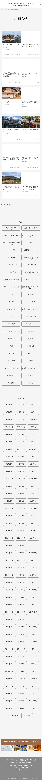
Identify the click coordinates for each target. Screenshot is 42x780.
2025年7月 (9, 434)
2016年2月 (9, 641)
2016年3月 (33, 634)
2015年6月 (9, 656)
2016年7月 (21, 634)
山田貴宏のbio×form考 (31, 250)
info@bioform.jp (21, 770)
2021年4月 (21, 545)
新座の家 (30, 338)
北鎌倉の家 (11, 338)
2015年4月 (33, 656)
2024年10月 (9, 456)
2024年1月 (33, 471)
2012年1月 (21, 701)
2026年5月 (9, 412)
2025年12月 (33, 419)
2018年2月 (33, 604)
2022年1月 (21, 530)
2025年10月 (21, 427)
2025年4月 (9, 442)
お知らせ (18, 54)
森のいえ (30, 353)
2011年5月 (33, 708)
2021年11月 (9, 538)
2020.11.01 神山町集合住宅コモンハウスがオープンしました (30, 103)
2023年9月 (9, 486)
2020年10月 (21, 560)
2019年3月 (33, 582)
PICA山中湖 (11, 324)
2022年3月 (33, 523)
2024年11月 (33, 449)
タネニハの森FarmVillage (11, 235)
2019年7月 (9, 582)
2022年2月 (9, 530)
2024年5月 (21, 464)
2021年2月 (9, 553)
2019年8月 (33, 575)
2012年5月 (21, 693)
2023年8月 (21, 486)
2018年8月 (21, 597)
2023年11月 (21, 479)
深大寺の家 (11, 361)
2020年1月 (33, 567)
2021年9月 (33, 538)
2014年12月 (9, 671)
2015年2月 (21, 664)
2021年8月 (9, 545)
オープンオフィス (30, 265)
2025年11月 (9, 427)
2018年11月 (21, 590)
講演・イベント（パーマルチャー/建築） (30, 258)
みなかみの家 (11, 309)
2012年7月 (9, 693)
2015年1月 (33, 664)
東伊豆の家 (31, 346)
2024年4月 (33, 464)
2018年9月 (9, 597)
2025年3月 (21, 442)
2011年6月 (21, 708)
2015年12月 (33, 641)
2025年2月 (33, 442)
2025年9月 (33, 427)
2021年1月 (21, 553)
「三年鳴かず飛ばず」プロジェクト (30, 273)
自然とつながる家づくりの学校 (30, 236)
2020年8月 (33, 560)
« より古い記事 (6, 204)
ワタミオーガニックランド (11, 287)
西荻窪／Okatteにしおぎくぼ (30, 368)
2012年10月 (9, 686)
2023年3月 (9, 501)
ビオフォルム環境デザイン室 (21, 4)
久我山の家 (31, 331)
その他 (37, 82)
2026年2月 (9, 419)
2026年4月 (21, 412)
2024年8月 (33, 456)
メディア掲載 (11, 250)
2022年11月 (21, 508)
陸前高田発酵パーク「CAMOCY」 (10, 54)
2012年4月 (33, 693)
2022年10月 (33, 508)
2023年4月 (33, 493)
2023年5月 (21, 493)
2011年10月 (33, 701)
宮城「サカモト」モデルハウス (14, 82)
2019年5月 (21, 582)
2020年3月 (21, 567)
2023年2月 (21, 501)
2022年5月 (21, 523)
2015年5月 (21, 656)
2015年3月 (9, 664)
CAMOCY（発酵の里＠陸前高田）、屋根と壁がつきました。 (11, 159)
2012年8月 (33, 686)
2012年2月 (9, 701)
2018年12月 (9, 590)
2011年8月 (9, 708)
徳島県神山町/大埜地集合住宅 (11, 280)
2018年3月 (21, 604)
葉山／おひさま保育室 (11, 368)
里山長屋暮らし (11, 375)
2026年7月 (21, 405)
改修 (11, 294)
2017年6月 (9, 619)
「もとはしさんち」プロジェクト (30, 228)
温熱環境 (30, 361)
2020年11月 (9, 560)
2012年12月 (21, 678)
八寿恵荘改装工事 (30, 316)
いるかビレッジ (30, 324)
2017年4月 (33, 619)
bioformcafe (11, 257)
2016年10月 (33, 627)
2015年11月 (9, 649)
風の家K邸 (31, 375)
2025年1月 (9, 449)
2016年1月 (21, 641)
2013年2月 (33, 671)
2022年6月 (9, 523)
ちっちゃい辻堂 (11, 272)
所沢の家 (11, 301)
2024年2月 (21, 471)
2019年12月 (9, 575)
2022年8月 (21, 516)
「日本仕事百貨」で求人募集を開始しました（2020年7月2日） (11, 188)
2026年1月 (21, 419)
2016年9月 (9, 634)
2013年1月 (9, 678)
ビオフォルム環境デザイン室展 (11, 228)
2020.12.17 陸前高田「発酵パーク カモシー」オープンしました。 (11, 46)
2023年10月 (33, 479)
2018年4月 (9, 604)
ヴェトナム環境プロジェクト (11, 331)
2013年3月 (21, 671)
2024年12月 (21, 449)
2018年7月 (33, 597)
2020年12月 (33, 553)
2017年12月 (9, 612)
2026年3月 (33, 412)
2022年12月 (9, 508)
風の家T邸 (11, 383)
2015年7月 (33, 649)
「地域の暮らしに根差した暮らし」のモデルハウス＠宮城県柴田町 (11, 74)
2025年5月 (33, 434)
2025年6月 (21, 434)
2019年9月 (21, 575)
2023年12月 (9, 479)
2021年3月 (33, 545)
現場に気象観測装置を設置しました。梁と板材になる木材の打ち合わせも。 (30, 188)
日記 (11, 346)
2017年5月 (21, 619)
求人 (30, 242)
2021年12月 (33, 530)
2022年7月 (33, 516)
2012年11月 (33, 678)
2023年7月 (33, 486)
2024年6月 (9, 464)
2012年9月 (21, 686)
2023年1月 (33, 501)
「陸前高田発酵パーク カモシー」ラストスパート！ (30, 45)
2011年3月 (15, 716)
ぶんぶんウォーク (11, 265)
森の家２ (11, 353)
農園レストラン (30, 279)
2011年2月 (27, 716)
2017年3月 (9, 627)
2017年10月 (33, 612)
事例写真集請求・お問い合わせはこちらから (21, 742)
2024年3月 (9, 471)
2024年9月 (21, 456)
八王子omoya (31, 301)
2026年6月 (33, 405)
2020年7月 (9, 567)
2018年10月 (33, 590)
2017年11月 (21, 612)
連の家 (11, 316)
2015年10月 (21, 649)
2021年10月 (21, 538)
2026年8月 (9, 405)
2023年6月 (9, 493)
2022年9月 (9, 516)
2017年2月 (21, 627)
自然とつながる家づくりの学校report (11, 243)
